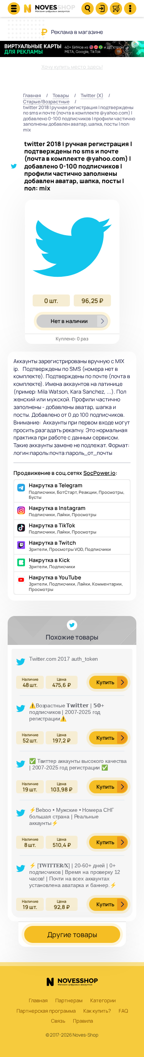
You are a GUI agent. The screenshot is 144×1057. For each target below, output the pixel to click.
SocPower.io (99, 472)
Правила (83, 1021)
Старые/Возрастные (46, 102)
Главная (32, 96)
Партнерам (69, 1001)
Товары (61, 96)
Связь (58, 1021)
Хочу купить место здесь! (72, 66)
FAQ (123, 1011)
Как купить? (97, 1011)
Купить (105, 682)
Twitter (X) (92, 96)
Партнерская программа (46, 1011)
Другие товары (72, 934)
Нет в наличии (69, 321)
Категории (103, 1001)
